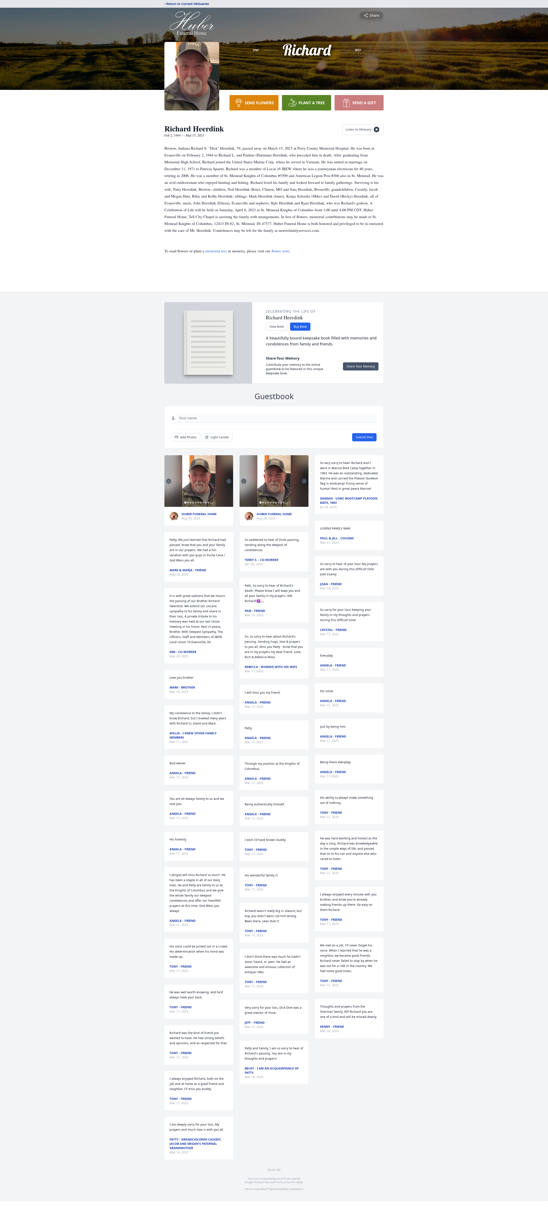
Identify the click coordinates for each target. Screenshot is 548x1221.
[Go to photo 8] (203, 502)
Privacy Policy (262, 1182)
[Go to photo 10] (208, 502)
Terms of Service (286, 1182)
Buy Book (300, 326)
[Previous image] (168, 481)
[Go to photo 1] (185, 502)
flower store (280, 250)
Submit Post (364, 437)
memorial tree (216, 250)
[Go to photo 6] (198, 502)
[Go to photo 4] (193, 502)
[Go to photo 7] (201, 502)
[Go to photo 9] (206, 502)
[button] (199, 481)
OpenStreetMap (278, 1189)
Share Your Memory (361, 366)
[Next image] (228, 481)
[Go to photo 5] (196, 502)
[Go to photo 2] (188, 502)
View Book (277, 326)
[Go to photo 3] (190, 502)
